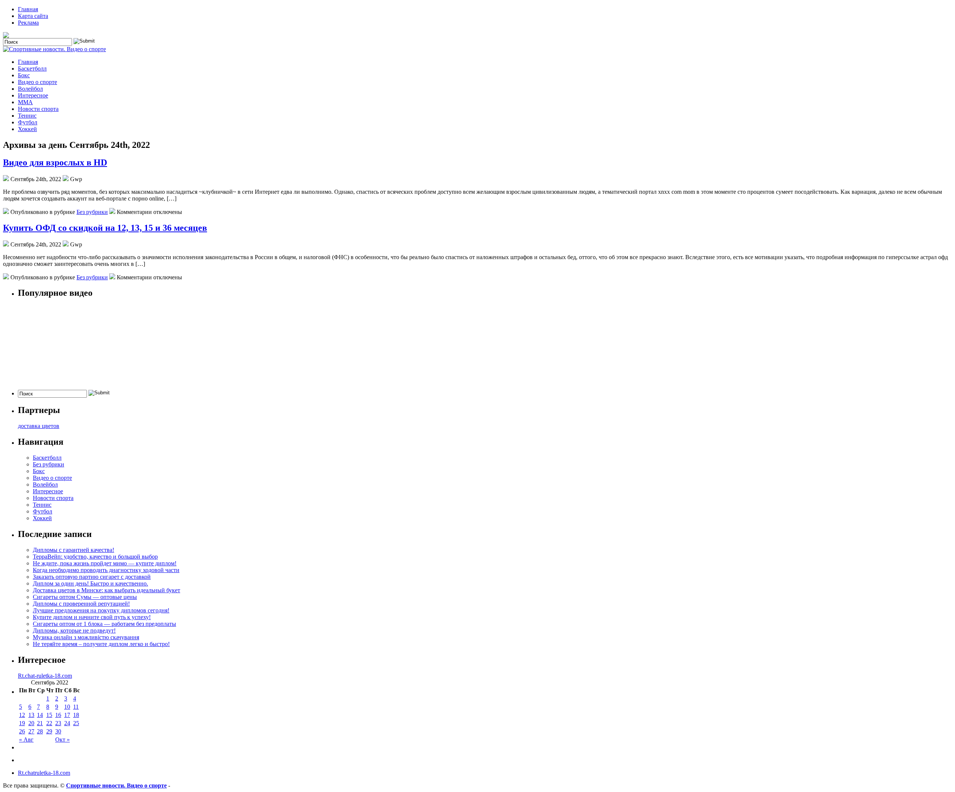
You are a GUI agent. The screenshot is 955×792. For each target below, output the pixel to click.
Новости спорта (38, 109)
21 (40, 723)
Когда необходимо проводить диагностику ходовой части (106, 570)
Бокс (24, 75)
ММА (25, 102)
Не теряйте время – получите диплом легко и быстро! (101, 644)
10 (67, 707)
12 (22, 715)
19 (22, 723)
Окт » (62, 739)
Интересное (33, 95)
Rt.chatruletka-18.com (44, 773)
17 (67, 715)
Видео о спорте (37, 82)
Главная (28, 9)
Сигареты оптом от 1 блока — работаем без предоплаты (104, 624)
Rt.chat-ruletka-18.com (45, 676)
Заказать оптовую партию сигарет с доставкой (92, 577)
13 (31, 715)
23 (58, 723)
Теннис (27, 115)
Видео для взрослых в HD (55, 162)
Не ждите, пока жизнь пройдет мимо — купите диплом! (104, 563)
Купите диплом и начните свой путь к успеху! (92, 617)
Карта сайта (33, 16)
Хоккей (27, 129)
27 (31, 731)
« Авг (26, 739)
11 (76, 707)
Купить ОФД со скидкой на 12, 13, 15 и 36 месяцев (105, 228)
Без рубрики (92, 212)
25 (76, 723)
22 (49, 723)
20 (31, 723)
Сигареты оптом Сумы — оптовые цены (85, 597)
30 (58, 731)
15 (49, 715)
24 (67, 723)
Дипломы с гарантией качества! (73, 550)
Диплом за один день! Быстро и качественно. (90, 583)
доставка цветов (38, 426)
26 (22, 731)
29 (49, 731)
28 (40, 731)
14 (40, 715)
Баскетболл (32, 68)
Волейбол (30, 89)
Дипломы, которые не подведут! (74, 630)
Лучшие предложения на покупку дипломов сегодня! (101, 610)
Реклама (28, 22)
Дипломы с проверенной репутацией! (81, 603)
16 (58, 715)
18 (76, 715)
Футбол (27, 122)
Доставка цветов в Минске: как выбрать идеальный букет (106, 590)
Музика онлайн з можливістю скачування (86, 637)
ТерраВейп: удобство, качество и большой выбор (95, 556)
